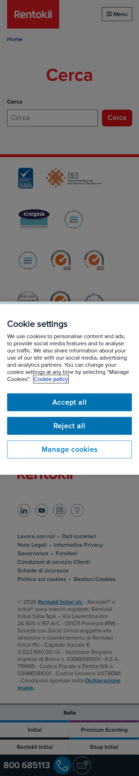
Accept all (69, 402)
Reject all (69, 425)
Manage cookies (70, 449)
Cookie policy (51, 378)
